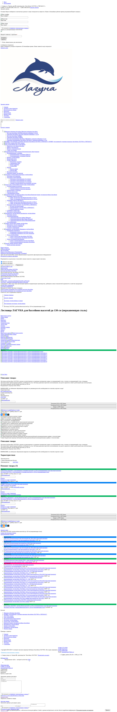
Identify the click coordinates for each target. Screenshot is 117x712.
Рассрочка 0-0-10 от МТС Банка (58, 405)
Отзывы (3, 343)
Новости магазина (7, 261)
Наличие (3, 346)
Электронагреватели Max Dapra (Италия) (21, 219)
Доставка (6, 115)
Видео (2, 348)
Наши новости (5, 247)
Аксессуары (4, 341)
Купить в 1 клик (15, 410)
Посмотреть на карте (43, 655)
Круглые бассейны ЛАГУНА (8, 270)
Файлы (2, 347)
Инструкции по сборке (10, 110)
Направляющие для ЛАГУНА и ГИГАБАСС (22, 207)
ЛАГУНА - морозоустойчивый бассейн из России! (14, 282)
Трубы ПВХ (13, 166)
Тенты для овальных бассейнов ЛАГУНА (21, 237)
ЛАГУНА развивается (7, 286)
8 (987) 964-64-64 (25, 7)
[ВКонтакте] (2, 415)
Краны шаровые (14, 164)
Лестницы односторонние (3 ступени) (20, 179)
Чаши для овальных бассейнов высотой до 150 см (23, 203)
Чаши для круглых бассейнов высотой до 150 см (23, 202)
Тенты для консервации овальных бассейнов (22, 242)
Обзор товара (4, 334)
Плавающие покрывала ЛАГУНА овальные (22, 233)
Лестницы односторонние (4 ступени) (20, 180)
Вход (5, 2)
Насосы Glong (14, 169)
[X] (8, 415)
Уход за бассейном (9, 617)
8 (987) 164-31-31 (14, 7)
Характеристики (5, 340)
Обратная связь (5, 665)
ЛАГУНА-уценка (8, 615)
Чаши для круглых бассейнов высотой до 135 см (23, 197)
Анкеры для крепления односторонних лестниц (23, 183)
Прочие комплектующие (17, 209)
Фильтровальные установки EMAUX (20, 154)
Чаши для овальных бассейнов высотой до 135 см (23, 199)
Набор (2, 335)
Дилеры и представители (11, 108)
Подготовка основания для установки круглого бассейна (16, 291)
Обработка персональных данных (10, 652)
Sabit (29, 659)
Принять (108, 710)
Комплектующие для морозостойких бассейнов (17, 623)
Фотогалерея (7, 112)
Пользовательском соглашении (84, 710)
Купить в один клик (18, 695)
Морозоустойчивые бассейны (12, 613)
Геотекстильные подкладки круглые (20, 187)
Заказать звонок (34, 7)
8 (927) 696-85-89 (62, 650)
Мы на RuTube (5, 250)
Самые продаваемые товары (8, 533)
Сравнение (13, 479)
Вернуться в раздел (6, 333)
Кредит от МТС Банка (58, 406)
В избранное (4, 481)
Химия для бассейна (9, 626)
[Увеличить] (22, 351)
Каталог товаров (5, 127)
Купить (3, 478)
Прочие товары (8, 628)
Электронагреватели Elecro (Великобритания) (22, 220)
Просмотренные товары (7, 534)
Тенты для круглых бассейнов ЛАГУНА (21, 236)
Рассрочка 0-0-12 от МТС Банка (58, 408)
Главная (6, 107)
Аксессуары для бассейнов (11, 621)
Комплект (3, 337)
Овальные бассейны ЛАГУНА (9, 275)
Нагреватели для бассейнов (11, 624)
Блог (2, 279)
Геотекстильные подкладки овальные (20, 189)
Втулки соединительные (16, 206)
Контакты (6, 111)
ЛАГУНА (3, 397)
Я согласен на (15, 28)
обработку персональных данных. (19, 28)
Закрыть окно (4, 48)
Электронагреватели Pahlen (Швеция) (20, 217)
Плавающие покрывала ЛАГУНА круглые (21, 232)
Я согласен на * (15, 694)
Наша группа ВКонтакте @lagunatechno (11, 252)
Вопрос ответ (7, 114)
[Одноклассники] (4, 415)
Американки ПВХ (15, 163)
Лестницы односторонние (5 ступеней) (21, 181)
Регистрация (7, 3)
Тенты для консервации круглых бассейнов (22, 240)
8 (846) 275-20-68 (5, 7)
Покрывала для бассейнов (11, 627)
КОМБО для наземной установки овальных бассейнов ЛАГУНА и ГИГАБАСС (25, 614)
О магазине (7, 117)
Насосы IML (13, 170)
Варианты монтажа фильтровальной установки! (14, 253)
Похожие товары (5, 344)
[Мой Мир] (6, 415)
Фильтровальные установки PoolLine (20, 156)
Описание (3, 338)
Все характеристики (6, 391)
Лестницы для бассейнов (10, 620)
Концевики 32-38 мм (15, 161)
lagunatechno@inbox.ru (68, 652)
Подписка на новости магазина (9, 256)
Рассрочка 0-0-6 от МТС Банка (58, 403)
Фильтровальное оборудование (12, 618)
